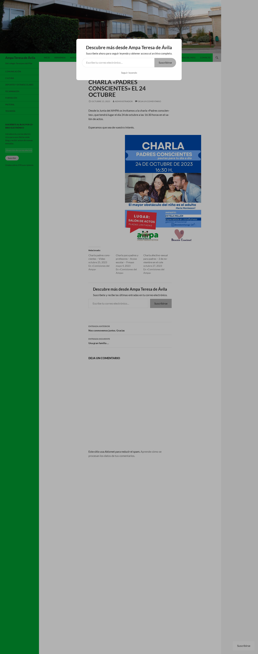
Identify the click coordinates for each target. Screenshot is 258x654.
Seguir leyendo (129, 72)
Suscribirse (165, 62)
